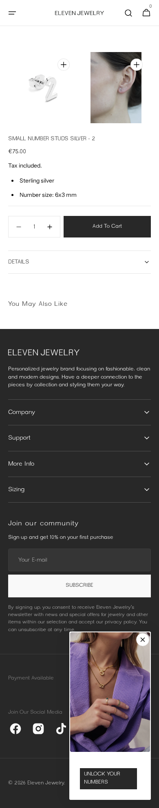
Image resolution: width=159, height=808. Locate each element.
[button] (12, 13)
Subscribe (79, 585)
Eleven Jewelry (45, 783)
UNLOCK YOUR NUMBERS (102, 778)
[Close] (142, 639)
